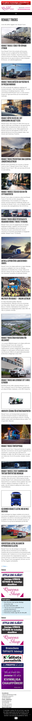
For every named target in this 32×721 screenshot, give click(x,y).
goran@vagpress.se (7, 706)
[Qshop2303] (12, 584)
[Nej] (30, 714)
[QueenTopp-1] (16, 3)
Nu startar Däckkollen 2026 (11, 605)
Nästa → (5, 566)
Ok (16, 718)
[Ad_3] (12, 678)
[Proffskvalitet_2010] (12, 656)
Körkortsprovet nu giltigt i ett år (12, 611)
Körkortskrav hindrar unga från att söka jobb (15, 612)
